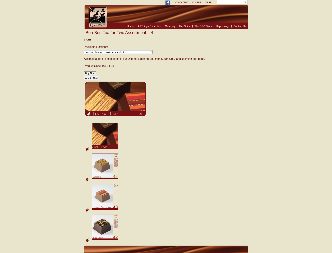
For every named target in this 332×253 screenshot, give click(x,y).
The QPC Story (203, 26)
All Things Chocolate (149, 26)
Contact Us (239, 26)
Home (130, 26)
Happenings (222, 26)
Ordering (170, 26)
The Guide (185, 26)
